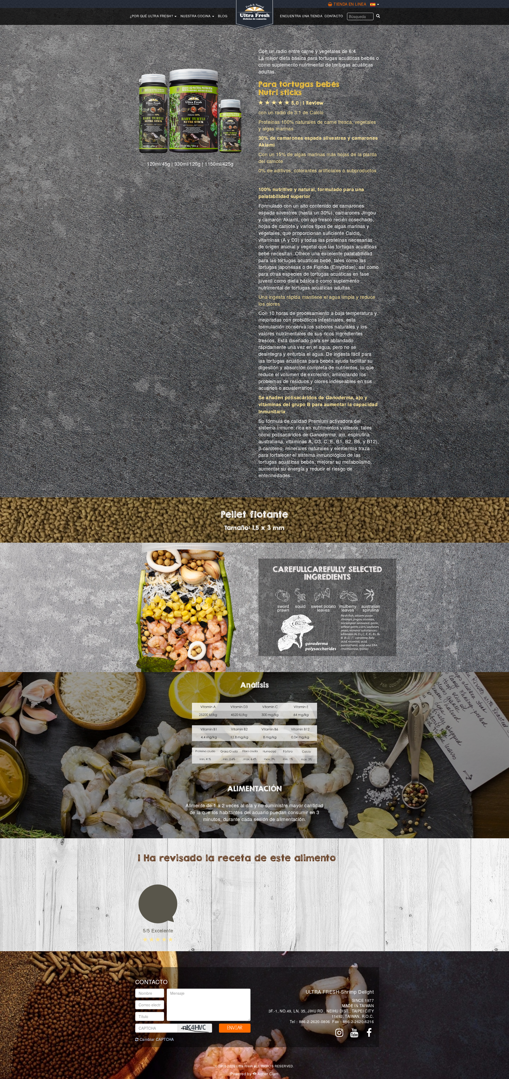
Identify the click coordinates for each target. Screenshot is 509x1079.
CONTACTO (333, 16)
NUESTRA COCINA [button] (196, 16)
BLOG (222, 16)
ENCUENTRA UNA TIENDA (301, 16)
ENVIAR (234, 1028)
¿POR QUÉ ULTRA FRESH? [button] (152, 16)
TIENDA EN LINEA (349, 4)
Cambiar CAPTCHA (156, 1039)
